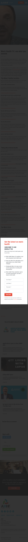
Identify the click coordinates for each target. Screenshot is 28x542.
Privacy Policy (15, 299)
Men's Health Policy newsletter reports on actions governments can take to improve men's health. (14, 273)
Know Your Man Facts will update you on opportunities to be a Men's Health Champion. (14, 262)
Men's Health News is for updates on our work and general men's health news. (14, 257)
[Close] (26, 239)
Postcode (8, 287)
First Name (9, 279)
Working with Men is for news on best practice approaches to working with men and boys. (14, 268)
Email (7, 290)
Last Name (9, 283)
